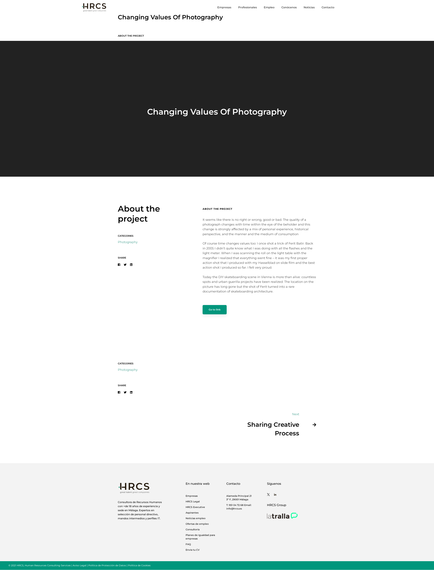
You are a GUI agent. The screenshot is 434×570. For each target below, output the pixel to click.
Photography (128, 242)
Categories (125, 235)
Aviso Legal (79, 565)
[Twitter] (125, 265)
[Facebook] (119, 265)
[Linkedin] (131, 265)
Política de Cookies (139, 565)
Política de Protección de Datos (107, 565)
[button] (212, 331)
